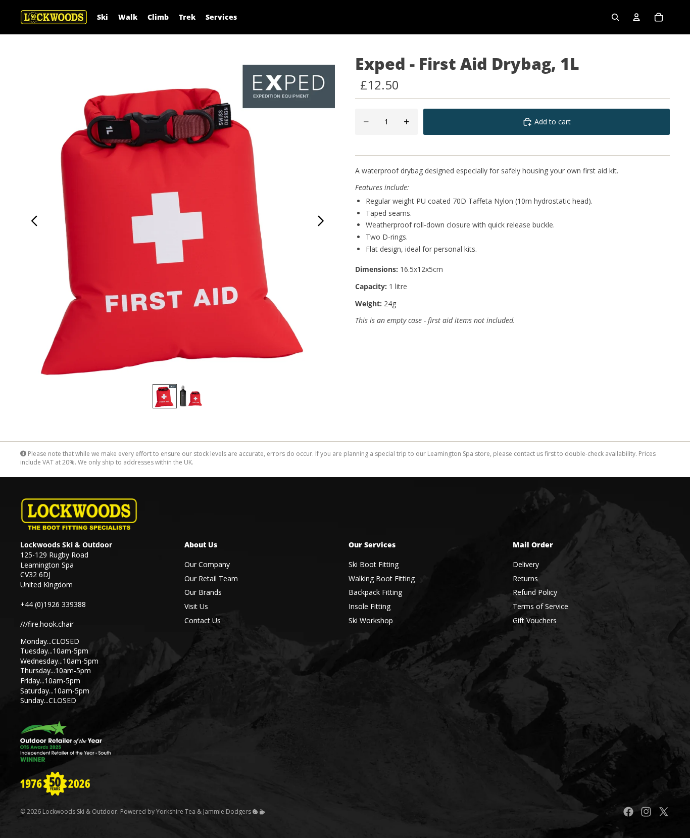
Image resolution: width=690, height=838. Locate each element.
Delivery (526, 564)
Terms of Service (540, 606)
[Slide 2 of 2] (191, 396)
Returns (525, 578)
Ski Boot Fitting (374, 564)
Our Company (207, 564)
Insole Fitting (369, 606)
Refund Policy (535, 592)
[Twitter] (664, 812)
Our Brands (203, 592)
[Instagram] (646, 812)
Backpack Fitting (375, 592)
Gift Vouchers (535, 620)
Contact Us (202, 620)
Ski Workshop (371, 620)
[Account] (636, 17)
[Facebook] (628, 812)
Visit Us (196, 606)
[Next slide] (323, 222)
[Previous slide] (31, 222)
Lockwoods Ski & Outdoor (79, 811)
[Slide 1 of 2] (165, 396)
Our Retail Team (211, 578)
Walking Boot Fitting (382, 578)
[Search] (615, 17)
